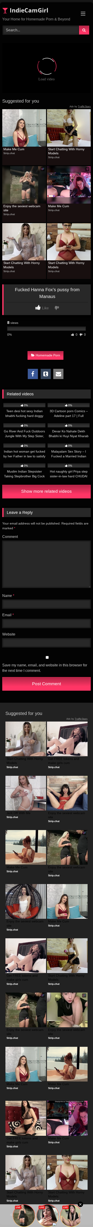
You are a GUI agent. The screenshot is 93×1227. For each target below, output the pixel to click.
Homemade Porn (48, 355)
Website (8, 634)
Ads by (80, 106)
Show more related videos (46, 491)
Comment (10, 537)
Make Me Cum (13, 149)
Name (8, 596)
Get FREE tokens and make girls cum (64, 761)
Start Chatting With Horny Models (66, 151)
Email (8, 615)
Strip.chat (9, 153)
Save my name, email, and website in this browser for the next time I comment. (44, 668)
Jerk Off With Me (18, 813)
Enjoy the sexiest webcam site (22, 208)
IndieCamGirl (28, 10)
